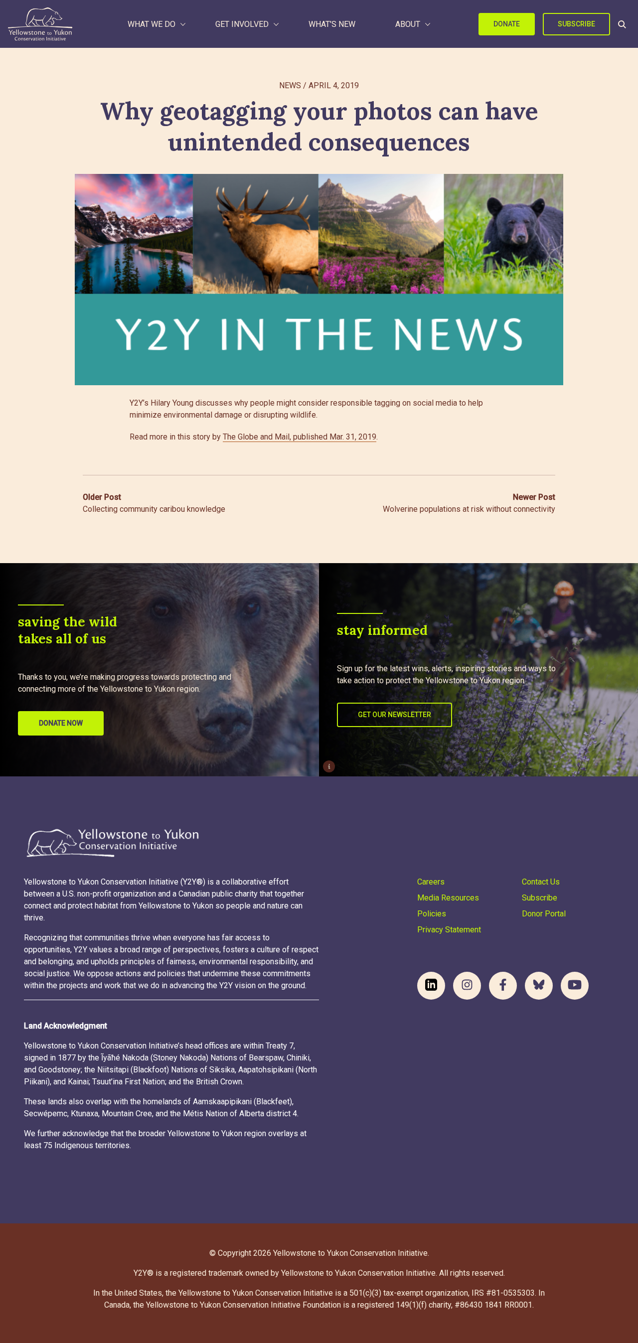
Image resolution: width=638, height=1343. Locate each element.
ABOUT (407, 24)
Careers (431, 882)
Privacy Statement (449, 929)
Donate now (61, 723)
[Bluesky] (539, 986)
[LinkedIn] (431, 986)
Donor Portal (544, 913)
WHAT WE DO (151, 24)
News (290, 85)
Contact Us (541, 882)
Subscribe (576, 24)
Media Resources (448, 897)
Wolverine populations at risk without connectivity (469, 503)
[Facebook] (503, 986)
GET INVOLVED (242, 24)
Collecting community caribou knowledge (154, 503)
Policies (431, 913)
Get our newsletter (394, 715)
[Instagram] (467, 986)
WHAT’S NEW (332, 24)
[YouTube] (575, 986)
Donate (506, 24)
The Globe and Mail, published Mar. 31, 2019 (299, 437)
